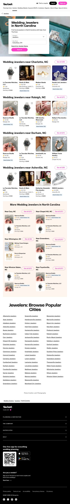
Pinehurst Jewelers (53, 330)
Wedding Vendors (9, 401)
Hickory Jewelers (30, 323)
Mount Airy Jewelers (53, 323)
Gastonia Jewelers (9, 376)
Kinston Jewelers (30, 348)
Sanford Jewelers (52, 344)
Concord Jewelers (9, 355)
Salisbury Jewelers (53, 341)
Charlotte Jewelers (9, 344)
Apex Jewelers (8, 319)
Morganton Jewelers (53, 316)
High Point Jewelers (31, 327)
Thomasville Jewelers (54, 362)
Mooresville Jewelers (32, 380)
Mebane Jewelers (30, 373)
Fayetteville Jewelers (10, 369)
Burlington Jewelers (9, 334)
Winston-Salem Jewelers (55, 376)
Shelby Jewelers (52, 348)
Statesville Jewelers (53, 355)
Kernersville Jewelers (32, 344)
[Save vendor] (15, 67)
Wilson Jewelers (52, 373)
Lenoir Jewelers (30, 359)
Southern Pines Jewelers (55, 351)
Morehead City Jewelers (33, 383)
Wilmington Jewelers (54, 369)
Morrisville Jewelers (53, 319)
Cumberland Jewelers (10, 362)
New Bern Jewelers (53, 327)
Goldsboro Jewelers (9, 380)
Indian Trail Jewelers (32, 334)
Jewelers (6, 13)
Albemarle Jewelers (9, 316)
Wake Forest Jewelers (54, 366)
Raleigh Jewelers (52, 334)
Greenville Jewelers (31, 316)
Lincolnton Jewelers (31, 366)
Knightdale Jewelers (31, 351)
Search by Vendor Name (19, 46)
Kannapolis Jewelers (32, 341)
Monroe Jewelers (30, 376)
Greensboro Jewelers (10, 383)
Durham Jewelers (8, 366)
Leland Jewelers (30, 355)
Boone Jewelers (8, 330)
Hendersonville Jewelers (33, 319)
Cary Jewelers (7, 337)
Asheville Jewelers (9, 327)
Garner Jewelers (8, 373)
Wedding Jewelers (25, 61)
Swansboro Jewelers (53, 359)
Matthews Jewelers (31, 369)
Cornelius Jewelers (9, 359)
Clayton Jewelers (8, 348)
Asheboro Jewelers (9, 323)
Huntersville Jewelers (32, 330)
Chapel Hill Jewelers (10, 341)
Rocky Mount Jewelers (54, 337)
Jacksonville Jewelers (32, 337)
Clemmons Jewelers (9, 351)
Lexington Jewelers (31, 362)
